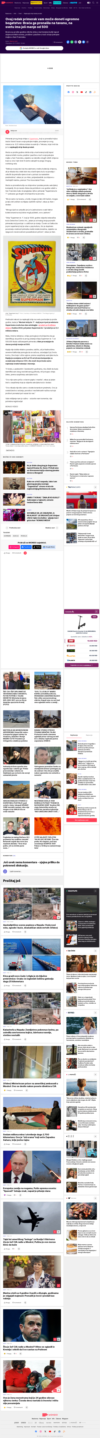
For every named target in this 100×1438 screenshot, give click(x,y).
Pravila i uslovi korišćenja (44, 1426)
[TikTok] (86, 92)
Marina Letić (14, 41)
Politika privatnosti (77, 1426)
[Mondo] (7, 3)
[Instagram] (73, 92)
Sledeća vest (50, 528)
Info (15, 13)
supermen (7, 536)
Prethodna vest (14, 528)
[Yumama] (73, 1423)
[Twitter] (77, 92)
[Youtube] (81, 92)
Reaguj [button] (8, 553)
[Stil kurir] (36, 1423)
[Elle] (30, 1423)
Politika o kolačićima (59, 1426)
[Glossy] (41, 1423)
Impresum (27, 1426)
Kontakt (33, 1426)
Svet (20, 13)
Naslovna (8, 13)
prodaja (24, 536)
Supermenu (33, 139)
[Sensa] (64, 1423)
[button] (58, 42)
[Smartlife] (57, 1423)
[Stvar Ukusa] (82, 1423)
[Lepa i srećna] (48, 1423)
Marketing (20, 1426)
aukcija (16, 536)
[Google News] (90, 92)
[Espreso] (23, 1423)
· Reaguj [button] (72, 199)
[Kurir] (16, 1423)
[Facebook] (68, 92)
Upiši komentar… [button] (16, 871)
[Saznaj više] (95, 487)
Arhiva (69, 1426)
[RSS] (94, 92)
